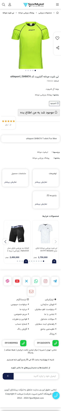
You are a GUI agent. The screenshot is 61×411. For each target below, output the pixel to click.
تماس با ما (49, 314)
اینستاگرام (22, 299)
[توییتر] (26, 281)
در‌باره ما (24, 309)
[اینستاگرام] (45, 281)
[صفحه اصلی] (57, 13)
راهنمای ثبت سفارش (45, 324)
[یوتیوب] (17, 281)
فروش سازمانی (48, 304)
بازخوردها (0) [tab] (52, 195)
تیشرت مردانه (42, 152)
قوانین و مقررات (20, 319)
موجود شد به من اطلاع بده (37, 113)
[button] (5, 242)
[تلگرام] (55, 281)
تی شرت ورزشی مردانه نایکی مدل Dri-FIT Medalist (46, 249)
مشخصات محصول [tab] (19, 173)
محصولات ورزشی (45, 13)
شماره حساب (21, 324)
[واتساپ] (36, 281)
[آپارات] (7, 281)
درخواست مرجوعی (19, 304)
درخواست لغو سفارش (45, 309)
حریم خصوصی (21, 314)
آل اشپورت (50, 89)
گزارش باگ (22, 329)
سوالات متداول (48, 319)
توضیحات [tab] (53, 173)
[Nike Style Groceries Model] (17, 233)
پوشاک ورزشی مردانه (26, 13)
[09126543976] (56, 395)
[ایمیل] (31, 291)
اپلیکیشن (49, 299)
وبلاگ (52, 334)
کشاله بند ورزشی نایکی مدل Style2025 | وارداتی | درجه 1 (18, 249)
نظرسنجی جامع (48, 329)
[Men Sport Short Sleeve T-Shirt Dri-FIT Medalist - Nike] (45, 233)
